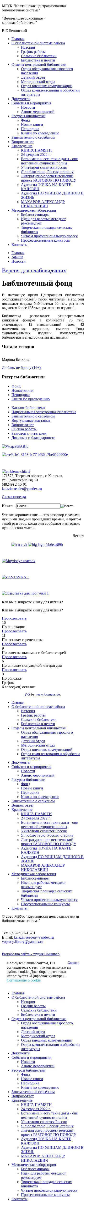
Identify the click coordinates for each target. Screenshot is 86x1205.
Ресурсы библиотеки (28, 116)
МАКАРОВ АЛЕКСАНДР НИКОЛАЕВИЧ (43, 204)
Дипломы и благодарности (33, 438)
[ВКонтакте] (19, 545)
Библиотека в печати (38, 60)
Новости (28, 107)
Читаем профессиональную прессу (49, 236)
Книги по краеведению (40, 133)
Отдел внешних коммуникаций (46, 86)
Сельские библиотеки (39, 56)
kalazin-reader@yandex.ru (22, 489)
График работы (33, 52)
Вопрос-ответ (22, 142)
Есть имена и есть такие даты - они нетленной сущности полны (49, 161)
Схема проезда (14, 497)
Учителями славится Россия (44, 167)
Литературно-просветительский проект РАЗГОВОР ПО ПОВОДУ (48, 178)
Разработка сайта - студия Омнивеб (30, 954)
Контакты (19, 245)
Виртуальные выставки (30, 420)
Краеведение (21, 146)
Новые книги (32, 124)
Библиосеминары (35, 215)
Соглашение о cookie (24, 980)
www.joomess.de (48, 694)
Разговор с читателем (28, 433)
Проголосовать (14, 618)
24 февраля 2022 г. (36, 155)
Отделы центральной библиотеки (38, 64)
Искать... (9, 506)
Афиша (17, 257)
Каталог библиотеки (28, 408)
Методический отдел (38, 82)
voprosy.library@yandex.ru (22, 942)
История (28, 47)
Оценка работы (24, 429)
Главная (17, 39)
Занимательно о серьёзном (33, 137)
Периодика (30, 129)
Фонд (25, 120)
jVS (27, 694)
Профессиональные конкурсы (45, 240)
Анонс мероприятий (37, 112)
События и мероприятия (31, 103)
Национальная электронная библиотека (43, 412)
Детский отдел (33, 77)
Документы (20, 99)
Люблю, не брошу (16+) (21, 368)
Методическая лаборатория (33, 210)
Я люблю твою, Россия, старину (47, 172)
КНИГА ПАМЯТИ (36, 150)
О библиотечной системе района (38, 43)
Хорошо (73, 963)
